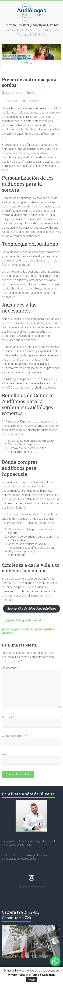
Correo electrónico (14, 735)
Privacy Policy (16, 974)
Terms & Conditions (43, 974)
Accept (32, 979)
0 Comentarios (32, 101)
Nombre (8, 717)
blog (33, 92)
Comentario (10, 668)
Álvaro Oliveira (13, 92)
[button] (55, 961)
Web (5, 754)
